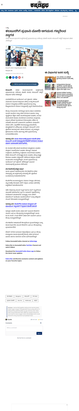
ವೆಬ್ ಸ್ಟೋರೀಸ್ (50, 11)
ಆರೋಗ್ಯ (71, 11)
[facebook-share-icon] (13, 78)
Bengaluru (18, 296)
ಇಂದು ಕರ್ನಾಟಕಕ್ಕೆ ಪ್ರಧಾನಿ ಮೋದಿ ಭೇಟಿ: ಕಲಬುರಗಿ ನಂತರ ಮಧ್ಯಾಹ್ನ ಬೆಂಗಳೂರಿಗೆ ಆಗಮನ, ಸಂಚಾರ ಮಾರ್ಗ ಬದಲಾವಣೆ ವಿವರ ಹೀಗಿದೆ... (24, 141)
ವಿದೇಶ (20, 11)
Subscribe (9, 259)
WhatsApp (33, 241)
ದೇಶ (6, 11)
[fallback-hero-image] (50, 79)
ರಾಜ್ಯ (2, 11)
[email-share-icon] (19, 78)
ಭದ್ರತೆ (35, 301)
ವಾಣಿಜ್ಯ (25, 11)
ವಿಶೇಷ (43, 11)
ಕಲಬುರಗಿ (26, 296)
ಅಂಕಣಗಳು (37, 11)
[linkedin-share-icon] (16, 78)
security (20, 301)
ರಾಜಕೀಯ (11, 11)
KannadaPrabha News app (25, 251)
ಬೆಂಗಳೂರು (9, 296)
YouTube (29, 245)
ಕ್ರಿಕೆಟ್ (16, 11)
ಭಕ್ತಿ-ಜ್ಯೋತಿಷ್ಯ (64, 11)
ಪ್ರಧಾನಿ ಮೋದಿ (10, 301)
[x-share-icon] (10, 78)
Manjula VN (9, 71)
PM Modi (35, 296)
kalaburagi (28, 301)
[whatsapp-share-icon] (7, 78)
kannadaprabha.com (34, 309)
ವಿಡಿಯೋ (57, 11)
